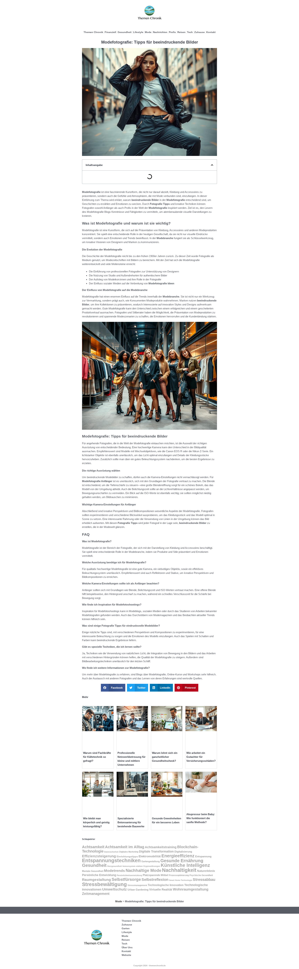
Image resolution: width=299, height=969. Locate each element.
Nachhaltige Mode (143, 870)
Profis (172, 32)
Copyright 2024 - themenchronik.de (149, 966)
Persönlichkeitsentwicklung (129, 875)
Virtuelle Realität (160, 889)
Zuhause (199, 32)
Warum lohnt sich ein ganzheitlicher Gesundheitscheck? (164, 756)
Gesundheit (125, 32)
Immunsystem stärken (133, 866)
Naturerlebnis (206, 870)
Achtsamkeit (93, 847)
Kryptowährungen (151, 866)
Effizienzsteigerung (99, 856)
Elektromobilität (150, 856)
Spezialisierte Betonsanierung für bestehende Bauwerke (130, 822)
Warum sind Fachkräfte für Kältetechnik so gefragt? (97, 756)
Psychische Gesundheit (201, 875)
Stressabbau (204, 879)
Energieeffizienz (177, 855)
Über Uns (127, 947)
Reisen (181, 32)
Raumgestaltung (96, 880)
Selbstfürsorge (126, 879)
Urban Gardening (138, 889)
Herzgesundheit (114, 866)
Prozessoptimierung (179, 875)
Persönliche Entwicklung (99, 875)
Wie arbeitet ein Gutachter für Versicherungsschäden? (201, 756)
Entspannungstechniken (111, 860)
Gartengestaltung (150, 861)
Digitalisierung (183, 851)
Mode (148, 32)
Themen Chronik (93, 32)
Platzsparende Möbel (155, 875)
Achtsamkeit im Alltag (124, 847)
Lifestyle (138, 32)
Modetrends (114, 871)
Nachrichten (160, 32)
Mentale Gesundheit (92, 871)
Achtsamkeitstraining (160, 847)
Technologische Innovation (166, 885)
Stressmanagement (137, 885)
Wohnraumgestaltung (190, 889)
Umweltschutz (114, 889)
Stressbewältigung (104, 884)
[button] (212, 165)
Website (126, 955)
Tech (190, 32)
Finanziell (110, 32)
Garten (126, 928)
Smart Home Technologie (180, 880)
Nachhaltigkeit (179, 870)
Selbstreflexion (155, 879)
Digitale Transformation (156, 851)
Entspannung (203, 856)
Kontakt (211, 32)
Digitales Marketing (128, 852)
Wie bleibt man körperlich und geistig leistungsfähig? (96, 822)
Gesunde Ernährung (181, 860)
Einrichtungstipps (127, 856)
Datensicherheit (111, 852)
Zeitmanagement (96, 894)
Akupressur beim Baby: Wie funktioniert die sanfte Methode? (200, 818)
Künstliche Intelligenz (185, 865)
